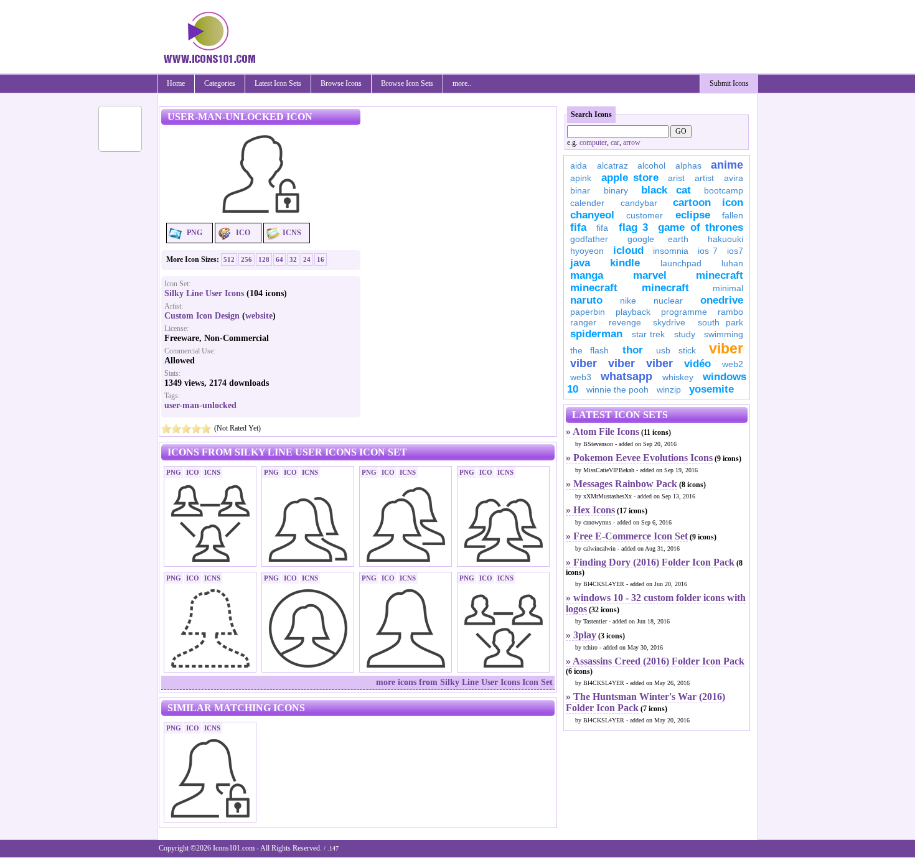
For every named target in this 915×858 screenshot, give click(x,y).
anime (727, 165)
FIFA (578, 227)
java (580, 263)
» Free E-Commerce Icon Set (627, 536)
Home (176, 83)
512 (229, 259)
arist (676, 178)
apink (580, 178)
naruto (586, 300)
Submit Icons (729, 83)
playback (633, 312)
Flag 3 (633, 227)
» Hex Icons (590, 510)
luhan (732, 263)
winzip (669, 389)
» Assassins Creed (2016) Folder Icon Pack (655, 661)
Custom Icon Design (202, 315)
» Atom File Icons (602, 431)
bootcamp (723, 190)
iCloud (628, 250)
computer (593, 142)
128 (264, 259)
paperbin (587, 312)
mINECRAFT (593, 288)
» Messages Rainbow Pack (621, 483)
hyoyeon (587, 251)
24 (307, 259)
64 (279, 259)
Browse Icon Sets (407, 83)
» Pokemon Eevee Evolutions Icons (639, 457)
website (259, 315)
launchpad (681, 263)
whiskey (677, 377)
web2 (732, 364)
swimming (723, 334)
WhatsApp (626, 376)
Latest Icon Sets (278, 83)
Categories (219, 83)
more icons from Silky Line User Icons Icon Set (464, 682)
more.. (462, 83)
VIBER (583, 363)
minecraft (719, 275)
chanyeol (592, 215)
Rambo (730, 312)
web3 (580, 377)
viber (726, 348)
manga (586, 275)
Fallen (732, 215)
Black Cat (666, 190)
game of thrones (700, 227)
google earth (657, 239)
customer (644, 215)
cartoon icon (708, 202)
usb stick (675, 350)
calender (587, 203)
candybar (639, 203)
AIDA (578, 165)
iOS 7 (708, 251)
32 (293, 259)
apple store (630, 178)
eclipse (692, 215)
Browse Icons (341, 83)
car (615, 142)
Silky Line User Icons (204, 293)
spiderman (596, 334)
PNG (194, 232)
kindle (625, 263)
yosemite (711, 389)
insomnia (670, 251)
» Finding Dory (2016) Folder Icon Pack (650, 562)
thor (632, 350)
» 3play (581, 635)
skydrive (669, 322)
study (684, 334)
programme (684, 312)
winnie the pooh (617, 389)
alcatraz (612, 165)
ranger (583, 322)
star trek (648, 334)
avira (733, 178)
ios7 (735, 251)
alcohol (651, 165)
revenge (625, 322)
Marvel (650, 275)
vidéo (697, 364)
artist (704, 178)
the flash (589, 350)
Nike (628, 300)
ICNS (292, 232)
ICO (243, 232)
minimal (728, 288)
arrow (631, 142)
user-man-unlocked (200, 405)
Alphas (688, 165)
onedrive (721, 300)
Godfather (589, 239)
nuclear (668, 300)
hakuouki (725, 239)
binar (580, 190)
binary (616, 190)
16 (320, 259)
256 (246, 259)
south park (721, 322)
